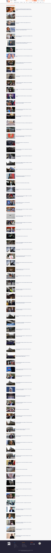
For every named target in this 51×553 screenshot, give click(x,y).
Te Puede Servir (30, 2)
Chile (26, 2)
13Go (14, 547)
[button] (44, 2)
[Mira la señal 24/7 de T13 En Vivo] (35, 0)
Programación (15, 545)
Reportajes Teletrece (16, 2)
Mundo (40, 2)
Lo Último (11, 2)
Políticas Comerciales (24, 545)
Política (38, 2)
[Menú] (44, 0)
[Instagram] (30, 544)
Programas (15, 544)
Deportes (34, 2)
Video (24, 2)
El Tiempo (21, 2)
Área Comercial (23, 544)
